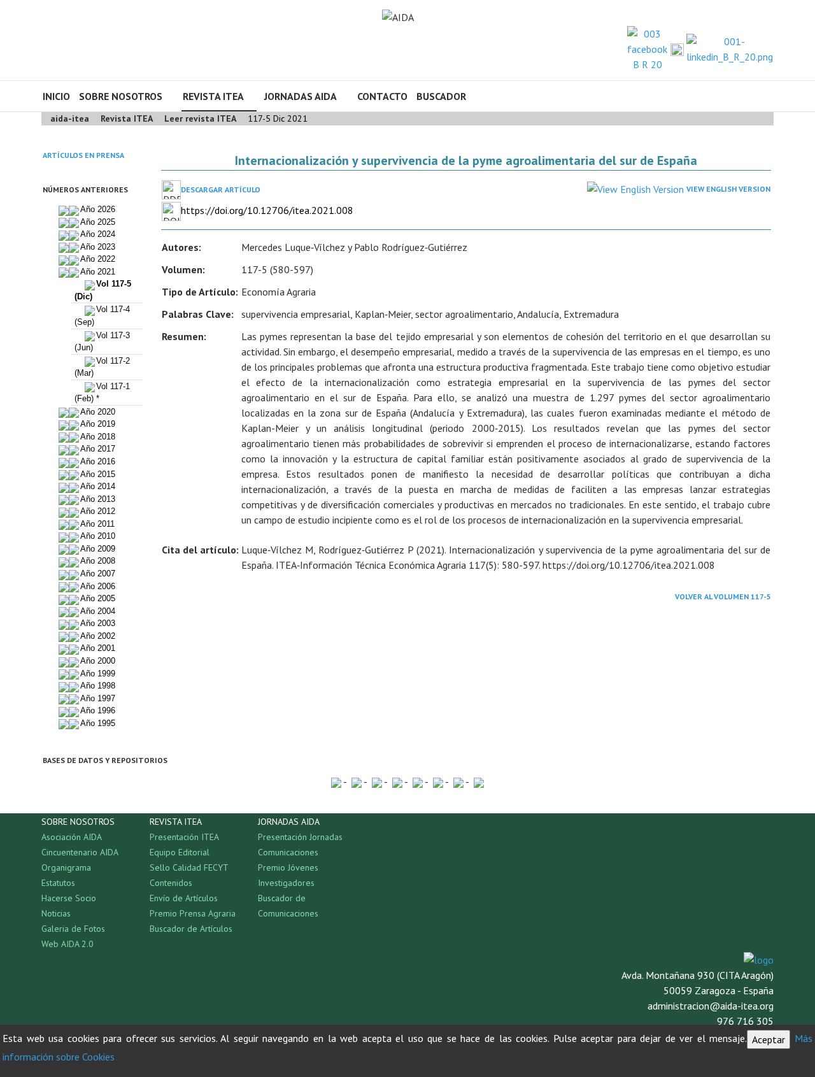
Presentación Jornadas (300, 837)
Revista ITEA (213, 96)
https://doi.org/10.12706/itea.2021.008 (267, 210)
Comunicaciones (288, 852)
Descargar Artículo (220, 189)
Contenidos (171, 882)
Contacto (382, 96)
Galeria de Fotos (73, 928)
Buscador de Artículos (191, 928)
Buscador (441, 96)
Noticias (56, 913)
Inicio (56, 96)
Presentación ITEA (184, 837)
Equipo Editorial (179, 852)
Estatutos (58, 882)
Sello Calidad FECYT (189, 867)
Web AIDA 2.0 (67, 944)
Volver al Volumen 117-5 (723, 596)
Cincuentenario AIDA (79, 852)
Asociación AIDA (71, 837)
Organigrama (66, 867)
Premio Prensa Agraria (193, 913)
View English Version (728, 189)
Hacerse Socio (68, 898)
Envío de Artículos (184, 898)
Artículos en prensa (83, 155)
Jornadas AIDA (300, 96)
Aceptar (768, 1039)
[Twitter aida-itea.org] (677, 49)
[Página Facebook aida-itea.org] (647, 47)
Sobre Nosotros (120, 96)
